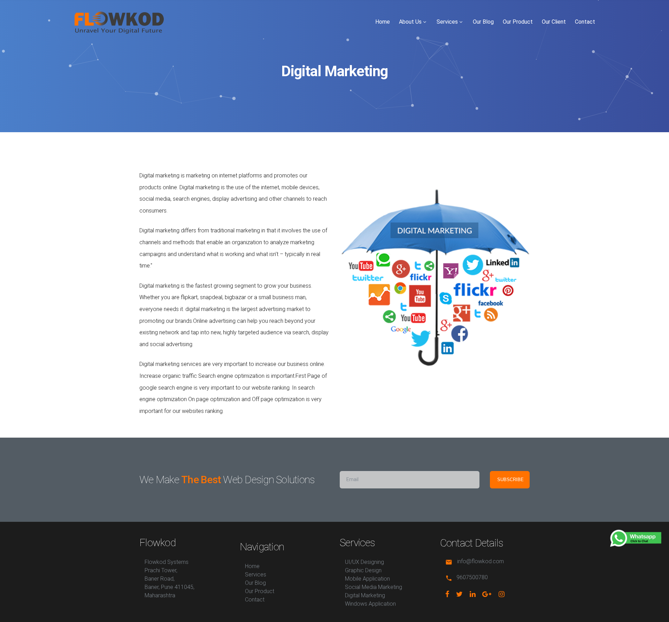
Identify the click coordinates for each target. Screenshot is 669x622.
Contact (585, 21)
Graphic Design (363, 570)
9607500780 (472, 577)
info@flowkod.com (480, 561)
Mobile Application (367, 578)
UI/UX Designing (364, 562)
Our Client (554, 21)
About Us (410, 21)
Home (382, 21)
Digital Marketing (365, 595)
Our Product (518, 21)
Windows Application (370, 603)
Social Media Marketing (373, 587)
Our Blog (483, 21)
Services (447, 21)
